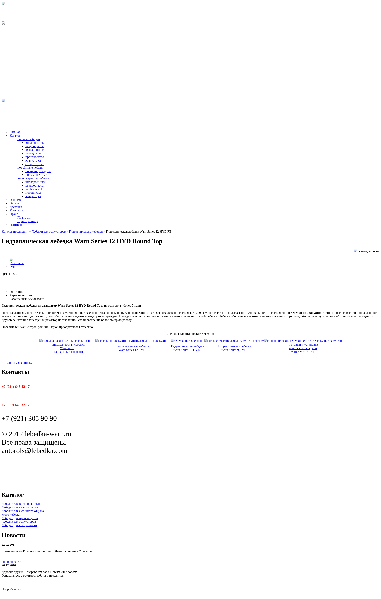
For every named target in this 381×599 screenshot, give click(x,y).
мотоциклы (33, 153)
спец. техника (34, 164)
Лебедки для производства (20, 518)
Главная (15, 132)
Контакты (16, 210)
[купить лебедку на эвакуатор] (66, 340)
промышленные (36, 174)
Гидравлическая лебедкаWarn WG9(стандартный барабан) (68, 348)
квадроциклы (34, 146)
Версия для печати (369, 251)
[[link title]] (17, 266)
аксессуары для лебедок (33, 178)
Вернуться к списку (19, 362)
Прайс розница (27, 221)
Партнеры (16, 224)
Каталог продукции (15, 231)
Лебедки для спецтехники (19, 525)
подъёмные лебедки (30, 167)
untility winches (35, 189)
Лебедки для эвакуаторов (49, 231)
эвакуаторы (33, 160)
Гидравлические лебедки (86, 231)
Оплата (14, 203)
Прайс (14, 214)
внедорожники (35, 142)
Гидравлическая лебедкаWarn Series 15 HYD (187, 348)
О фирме (15, 199)
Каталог (15, 135)
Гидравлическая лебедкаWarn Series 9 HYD (234, 348)
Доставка (16, 207)
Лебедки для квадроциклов (20, 507)
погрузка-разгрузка (38, 171)
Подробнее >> (11, 561)
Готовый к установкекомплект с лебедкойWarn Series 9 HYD (303, 348)
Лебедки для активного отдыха (23, 511)
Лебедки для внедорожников (21, 503)
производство (34, 157)
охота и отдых (34, 149)
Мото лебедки (11, 514)
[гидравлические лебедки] (131, 340)
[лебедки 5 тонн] (234, 340)
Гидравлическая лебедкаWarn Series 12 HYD (132, 348)
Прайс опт (24, 217)
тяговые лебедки (28, 139)
